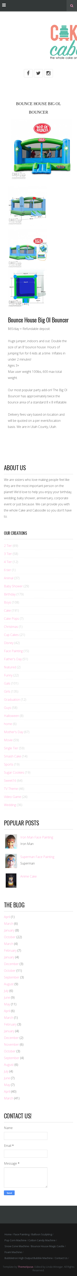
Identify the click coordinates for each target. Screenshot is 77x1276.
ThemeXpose (25, 1266)
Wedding (10, 805)
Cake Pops (11, 618)
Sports (8, 764)
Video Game (12, 797)
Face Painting (13, 651)
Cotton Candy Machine (41, 1240)
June (7, 997)
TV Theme (11, 788)
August (9, 984)
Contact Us (61, 1258)
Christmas (11, 626)
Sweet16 (10, 780)
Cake (7, 610)
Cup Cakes (11, 635)
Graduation (12, 699)
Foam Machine (13, 1252)
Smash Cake (12, 756)
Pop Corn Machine (15, 1240)
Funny (8, 675)
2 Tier (8, 545)
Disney (8, 643)
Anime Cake (28, 876)
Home (8, 1234)
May (7, 1004)
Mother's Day (13, 732)
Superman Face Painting (37, 857)
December (11, 964)
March (8, 923)
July (6, 991)
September (11, 977)
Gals (7, 683)
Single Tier (11, 748)
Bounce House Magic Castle (47, 1246)
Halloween (11, 716)
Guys (7, 707)
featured (10, 667)
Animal (8, 578)
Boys (7, 602)
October (10, 937)
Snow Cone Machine (17, 1246)
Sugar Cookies (14, 772)
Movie (8, 740)
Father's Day (13, 659)
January (9, 930)
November (11, 1044)
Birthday (10, 594)
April (7, 917)
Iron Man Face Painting (36, 837)
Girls (7, 691)
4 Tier (8, 562)
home (8, 724)
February (10, 950)
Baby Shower (13, 586)
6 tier (7, 570)
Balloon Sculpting (41, 1234)
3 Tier (8, 554)
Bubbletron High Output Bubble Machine (29, 1258)
